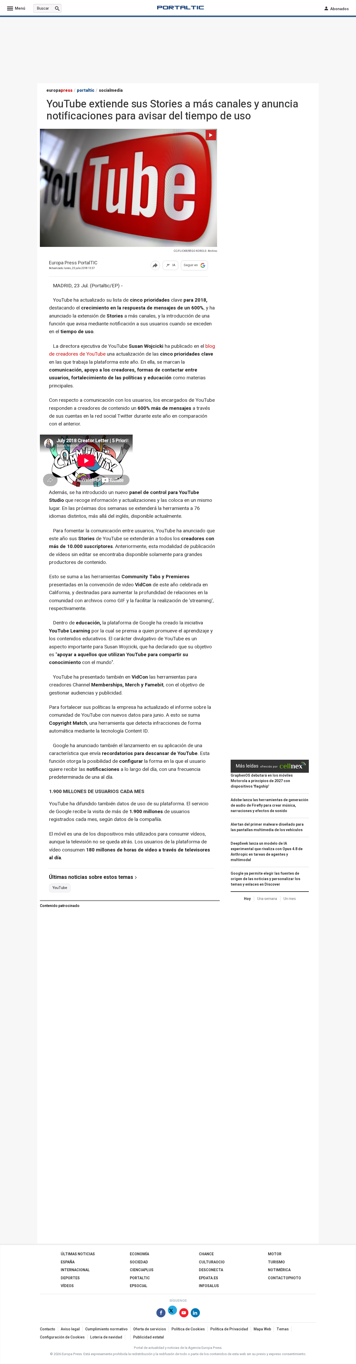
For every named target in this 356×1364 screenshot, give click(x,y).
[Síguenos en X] (172, 1314)
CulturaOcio (212, 1262)
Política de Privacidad (229, 1329)
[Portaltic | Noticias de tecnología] (180, 7)
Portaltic (140, 1278)
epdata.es (208, 1278)
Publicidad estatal (148, 1337)
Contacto (47, 1329)
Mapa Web (262, 1329)
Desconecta (211, 1270)
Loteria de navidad (106, 1337)
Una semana (267, 899)
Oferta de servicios (149, 1329)
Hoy (247, 899)
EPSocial (138, 1286)
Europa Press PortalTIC (73, 263)
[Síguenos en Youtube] (184, 1314)
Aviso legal (70, 1329)
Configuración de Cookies (62, 1337)
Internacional (75, 1270)
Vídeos (67, 1286)
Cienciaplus (142, 1270)
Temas (283, 1329)
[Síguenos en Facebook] (161, 1314)
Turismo (276, 1262)
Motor (274, 1254)
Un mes (290, 899)
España (68, 1262)
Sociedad (139, 1262)
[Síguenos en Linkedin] (195, 1314)
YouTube (59, 888)
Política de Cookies (188, 1329)
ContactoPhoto (284, 1278)
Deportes (70, 1278)
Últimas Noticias (78, 1254)
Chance (206, 1254)
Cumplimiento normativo (106, 1329)
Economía (139, 1254)
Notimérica (279, 1270)
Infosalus (209, 1286)
